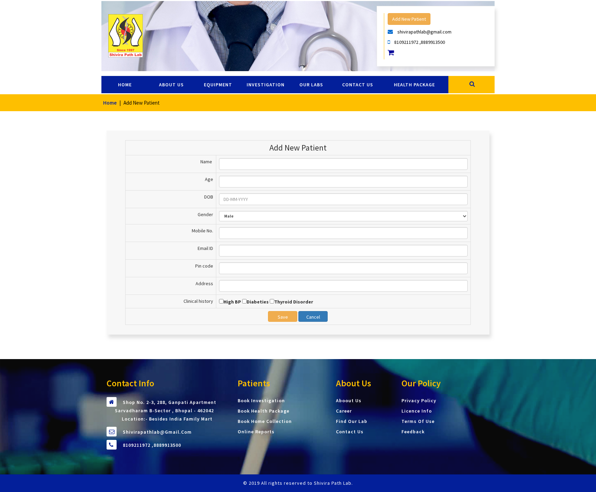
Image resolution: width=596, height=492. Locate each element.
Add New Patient (409, 19)
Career (344, 411)
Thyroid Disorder (293, 302)
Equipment (218, 84)
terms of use (418, 421)
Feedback (413, 431)
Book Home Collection (265, 421)
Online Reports (256, 431)
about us (171, 84)
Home (125, 84)
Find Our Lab (351, 421)
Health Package (414, 84)
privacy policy (418, 400)
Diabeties (258, 302)
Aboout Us (348, 400)
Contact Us (350, 431)
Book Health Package (263, 411)
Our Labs (311, 84)
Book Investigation (261, 400)
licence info (416, 411)
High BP (232, 302)
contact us (357, 84)
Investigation (266, 84)
